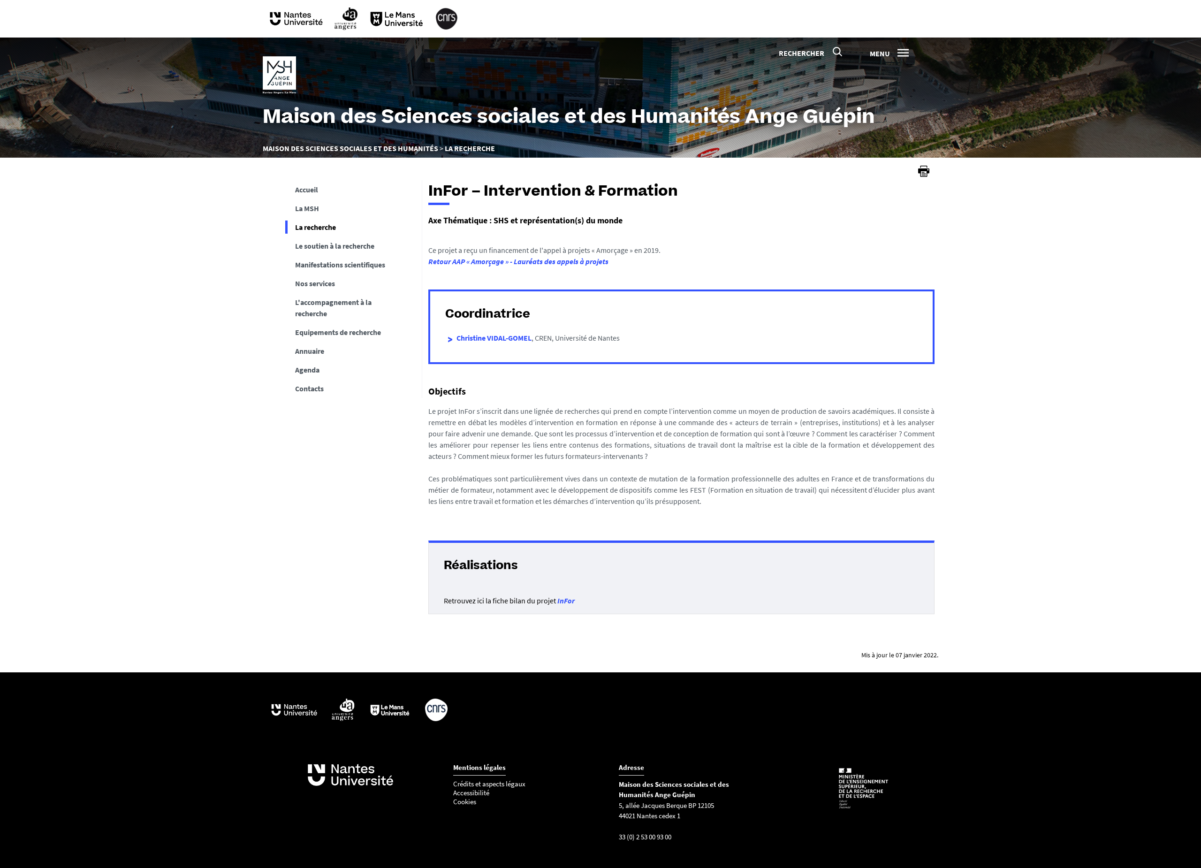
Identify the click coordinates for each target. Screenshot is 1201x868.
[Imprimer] (924, 171)
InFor (566, 600)
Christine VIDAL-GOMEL (494, 338)
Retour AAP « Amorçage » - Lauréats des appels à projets (518, 261)
